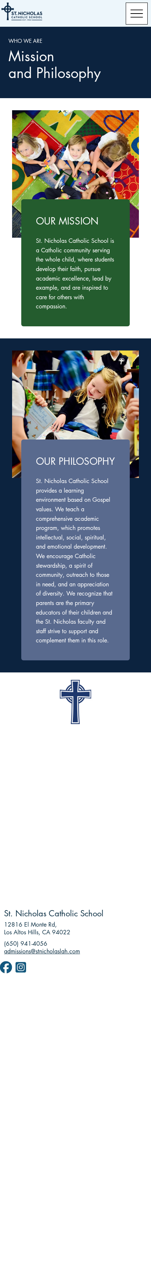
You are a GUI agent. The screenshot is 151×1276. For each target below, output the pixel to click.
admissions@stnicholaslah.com (42, 951)
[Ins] (21, 967)
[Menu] (137, 14)
